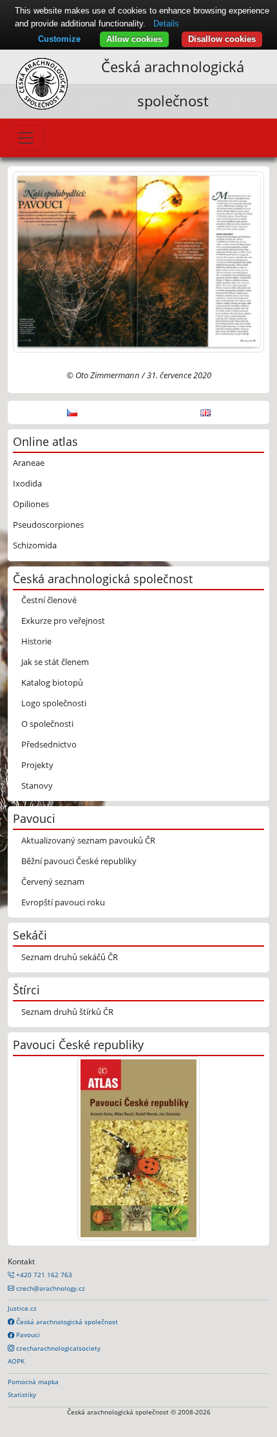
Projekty (37, 765)
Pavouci (27, 1334)
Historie (36, 641)
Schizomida (35, 545)
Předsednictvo (49, 744)
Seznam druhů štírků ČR (67, 1011)
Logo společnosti (53, 703)
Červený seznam (52, 881)
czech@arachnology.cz (49, 1288)
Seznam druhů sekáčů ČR (69, 957)
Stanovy (37, 785)
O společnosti (47, 723)
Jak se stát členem (55, 662)
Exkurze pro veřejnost (63, 620)
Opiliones (31, 504)
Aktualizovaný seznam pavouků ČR (88, 840)
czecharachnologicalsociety (57, 1348)
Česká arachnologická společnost (66, 1321)
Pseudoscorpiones (48, 524)
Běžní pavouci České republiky (79, 861)
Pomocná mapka (33, 1381)
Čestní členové (49, 600)
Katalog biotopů (52, 682)
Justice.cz (22, 1308)
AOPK (16, 1360)
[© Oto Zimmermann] (138, 261)
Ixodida (27, 483)
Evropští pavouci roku (63, 902)
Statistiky (22, 1394)
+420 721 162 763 (43, 1274)
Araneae (28, 462)
